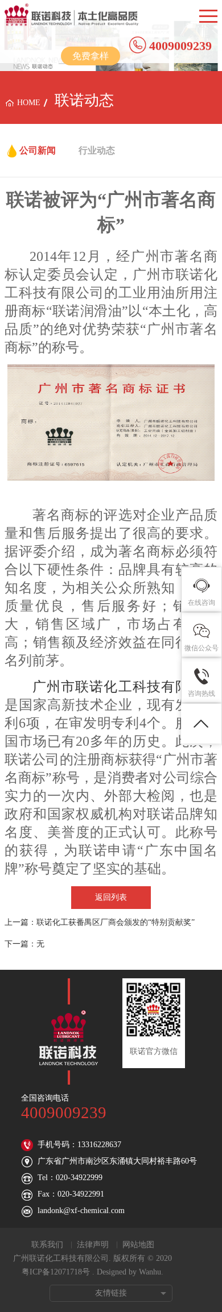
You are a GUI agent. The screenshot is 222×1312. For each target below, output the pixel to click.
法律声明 (93, 1244)
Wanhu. (151, 1272)
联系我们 (47, 1244)
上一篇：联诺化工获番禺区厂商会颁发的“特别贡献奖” (100, 922)
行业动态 (97, 150)
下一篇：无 (24, 944)
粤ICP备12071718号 (56, 1272)
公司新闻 (37, 150)
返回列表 (111, 897)
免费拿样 (90, 56)
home (28, 102)
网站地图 (138, 1244)
